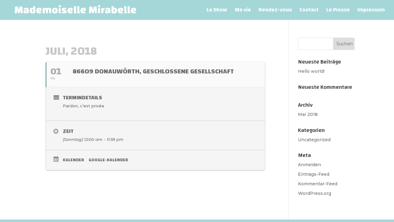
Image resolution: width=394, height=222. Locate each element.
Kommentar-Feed (317, 184)
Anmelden (309, 164)
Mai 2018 (308, 114)
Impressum (371, 11)
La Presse (338, 11)
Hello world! (311, 71)
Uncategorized (314, 139)
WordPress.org (314, 193)
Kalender (73, 160)
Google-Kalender (108, 160)
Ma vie (243, 11)
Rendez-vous (275, 11)
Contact (309, 11)
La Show (217, 11)
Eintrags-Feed (313, 174)
